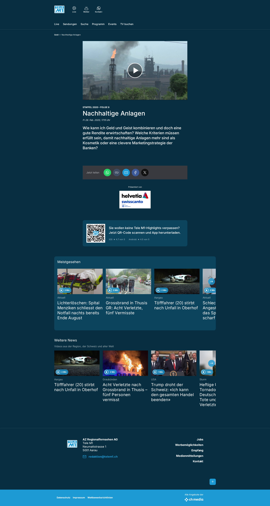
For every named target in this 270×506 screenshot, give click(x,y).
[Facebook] (135, 172)
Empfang (197, 450)
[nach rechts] (211, 281)
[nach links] (58, 281)
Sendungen (70, 24)
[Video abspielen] (135, 70)
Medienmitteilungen (189, 455)
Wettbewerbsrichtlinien (100, 497)
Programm (98, 24)
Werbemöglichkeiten (189, 445)
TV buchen (126, 24)
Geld (56, 35)
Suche (84, 24)
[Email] (126, 172)
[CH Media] (194, 499)
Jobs (200, 439)
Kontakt (198, 461)
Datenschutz (63, 497)
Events (112, 24)
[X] (145, 172)
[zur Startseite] (59, 9)
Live (56, 24)
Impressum (79, 497)
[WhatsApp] (107, 172)
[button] (116, 172)
